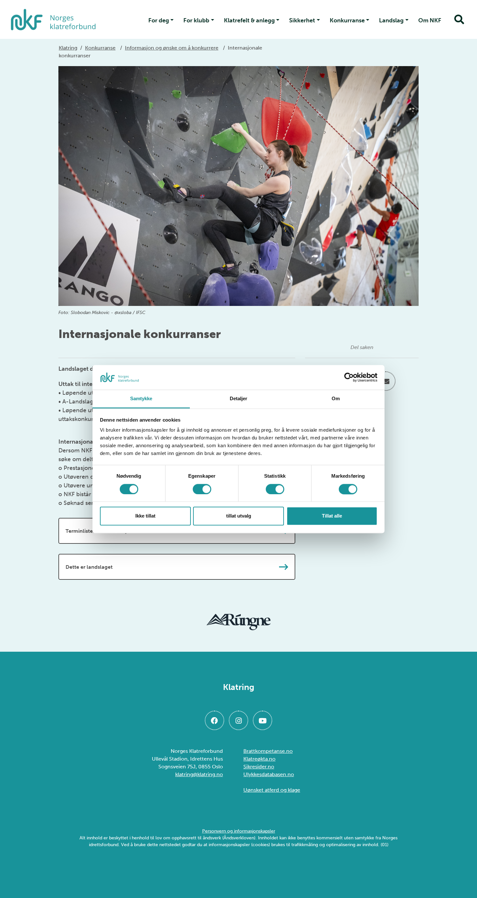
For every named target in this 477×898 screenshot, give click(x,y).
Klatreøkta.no (259, 759)
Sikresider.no (258, 767)
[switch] (202, 489)
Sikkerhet (302, 20)
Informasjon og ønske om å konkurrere (171, 48)
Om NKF (429, 20)
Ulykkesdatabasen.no (268, 774)
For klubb (196, 20)
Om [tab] (336, 399)
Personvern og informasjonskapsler (238, 831)
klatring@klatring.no (199, 774)
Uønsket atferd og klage (271, 790)
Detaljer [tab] (239, 399)
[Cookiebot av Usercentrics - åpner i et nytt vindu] (349, 377)
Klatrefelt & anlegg (249, 20)
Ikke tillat (145, 516)
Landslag (391, 20)
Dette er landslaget (89, 567)
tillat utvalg (238, 516)
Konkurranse (347, 20)
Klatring (68, 48)
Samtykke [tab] (141, 399)
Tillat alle (332, 516)
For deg (158, 20)
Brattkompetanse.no (268, 751)
